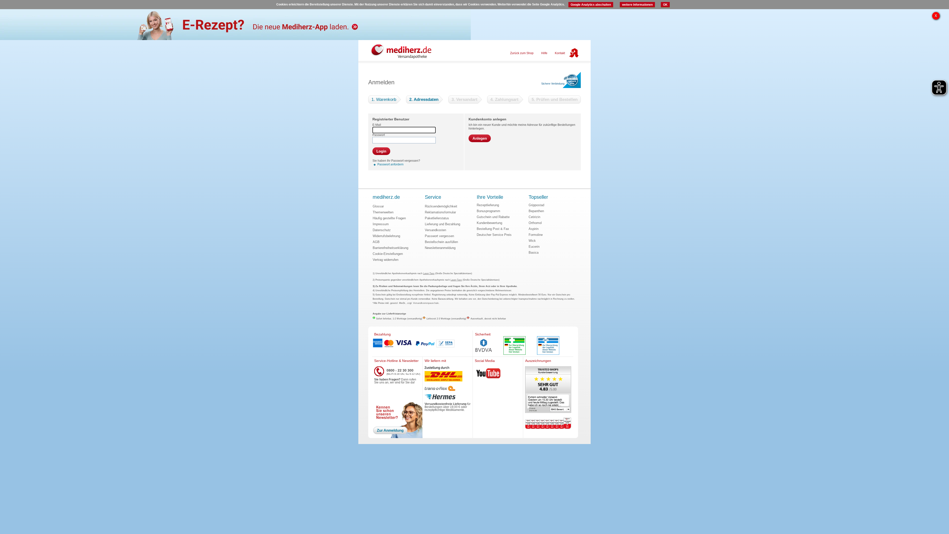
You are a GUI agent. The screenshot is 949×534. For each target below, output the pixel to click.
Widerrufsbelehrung (386, 236)
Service (433, 197)
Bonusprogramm (488, 211)
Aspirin (534, 229)
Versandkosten (435, 230)
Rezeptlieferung (488, 205)
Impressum (381, 224)
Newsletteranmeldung (440, 248)
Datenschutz (382, 230)
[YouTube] (488, 374)
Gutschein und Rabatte (493, 217)
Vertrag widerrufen (385, 260)
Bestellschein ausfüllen (441, 242)
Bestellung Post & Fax (493, 229)
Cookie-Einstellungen (388, 254)
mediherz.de (386, 197)
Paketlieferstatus (437, 218)
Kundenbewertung (489, 223)
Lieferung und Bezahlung (442, 224)
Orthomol (535, 223)
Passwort (378, 135)
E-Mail (376, 125)
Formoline (536, 235)
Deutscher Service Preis (494, 235)
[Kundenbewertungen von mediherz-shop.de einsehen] (548, 390)
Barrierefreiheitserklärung (390, 248)
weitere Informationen (637, 4)
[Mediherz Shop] (403, 51)
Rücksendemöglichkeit (441, 206)
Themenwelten (383, 212)
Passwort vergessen (439, 236)
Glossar (378, 206)
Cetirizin (534, 217)
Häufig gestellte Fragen (389, 218)
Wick (532, 241)
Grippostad (536, 205)
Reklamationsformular (440, 212)
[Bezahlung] (422, 344)
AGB (376, 242)
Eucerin (534, 246)
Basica (534, 252)
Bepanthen (536, 211)
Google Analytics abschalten (591, 4)
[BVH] (483, 346)
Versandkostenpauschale (426, 303)
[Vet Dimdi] (548, 346)
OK (665, 4)
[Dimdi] (514, 346)
